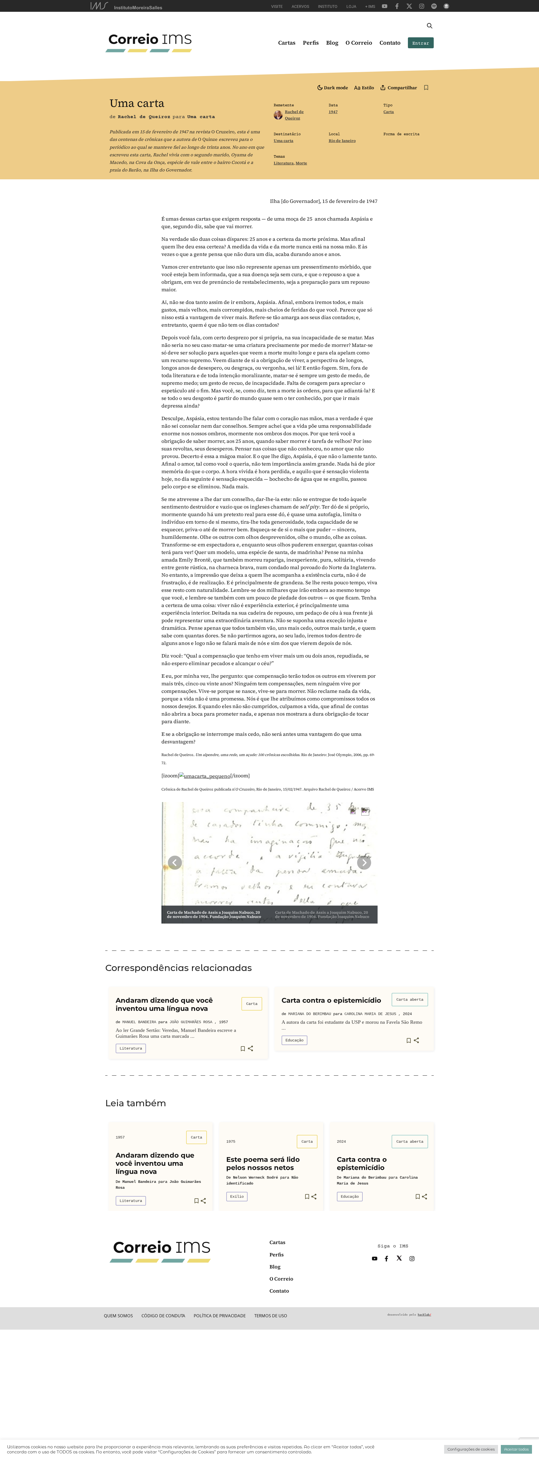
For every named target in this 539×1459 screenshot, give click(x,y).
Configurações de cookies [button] (471, 1449)
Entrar (420, 43)
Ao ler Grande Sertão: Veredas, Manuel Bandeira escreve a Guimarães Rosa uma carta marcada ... (176, 1033)
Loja (351, 6)
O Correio (359, 43)
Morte (301, 163)
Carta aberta (409, 999)
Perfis (311, 43)
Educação (294, 1040)
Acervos (300, 6)
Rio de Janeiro (342, 140)
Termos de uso (270, 1315)
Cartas (287, 43)
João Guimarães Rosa (191, 1022)
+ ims (370, 6)
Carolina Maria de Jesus (370, 1014)
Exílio (237, 1196)
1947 (333, 111)
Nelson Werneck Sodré (255, 1177)
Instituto (327, 6)
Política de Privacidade (220, 1315)
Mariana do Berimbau (309, 1014)
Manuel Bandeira (139, 1022)
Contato (390, 43)
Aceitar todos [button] (516, 1449)
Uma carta (283, 140)
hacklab (424, 1314)
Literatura (284, 163)
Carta (388, 111)
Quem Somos (118, 1315)
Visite (277, 6)
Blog (332, 43)
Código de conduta (163, 1315)
